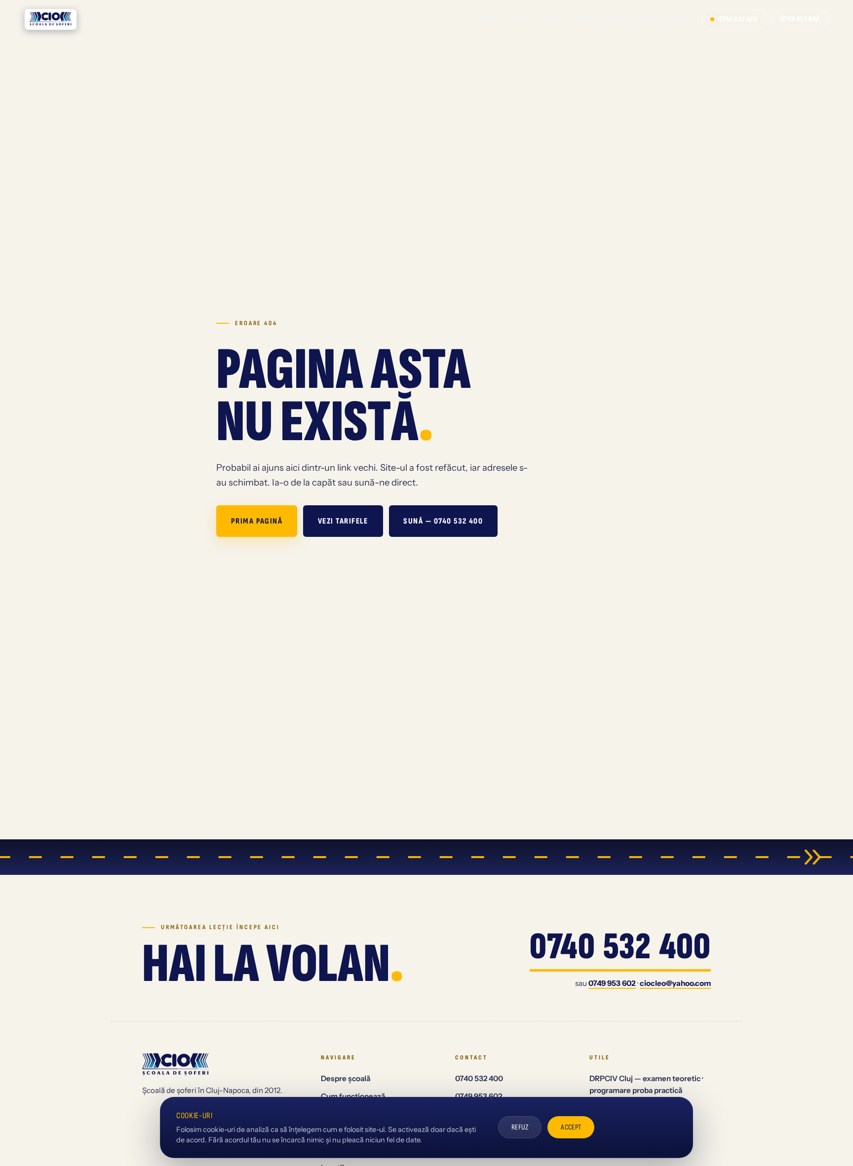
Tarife (612, 18)
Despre (493, 18)
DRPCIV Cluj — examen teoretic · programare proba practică (646, 1084)
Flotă (586, 18)
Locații (641, 18)
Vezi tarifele (343, 521)
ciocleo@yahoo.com (675, 983)
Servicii (556, 18)
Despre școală (345, 1078)
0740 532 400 (737, 19)
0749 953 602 (799, 19)
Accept (571, 1127)
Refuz (520, 1127)
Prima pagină (257, 521)
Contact (675, 18)
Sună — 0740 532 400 (443, 521)
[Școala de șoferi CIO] (50, 19)
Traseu (524, 18)
